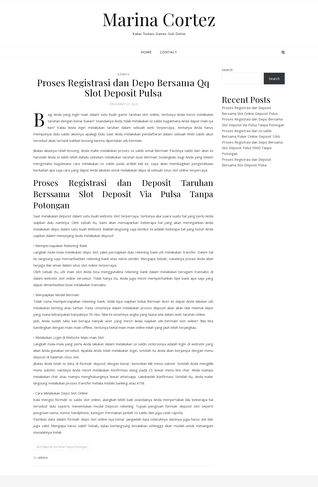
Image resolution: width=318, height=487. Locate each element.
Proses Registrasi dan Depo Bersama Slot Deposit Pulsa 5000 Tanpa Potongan (252, 148)
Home (146, 52)
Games (123, 74)
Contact (168, 52)
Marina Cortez (159, 19)
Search (227, 69)
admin (43, 457)
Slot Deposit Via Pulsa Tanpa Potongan (61, 447)
